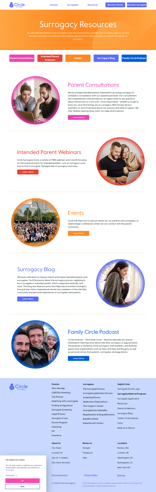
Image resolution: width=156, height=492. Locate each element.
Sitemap (121, 475)
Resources (122, 403)
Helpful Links (123, 384)
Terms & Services (60, 475)
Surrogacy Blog (125, 413)
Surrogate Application (128, 398)
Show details (10, 475)
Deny (22, 486)
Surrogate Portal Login (128, 388)
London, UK (123, 452)
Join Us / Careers (60, 457)
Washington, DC (125, 457)
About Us (56, 443)
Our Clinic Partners (61, 462)
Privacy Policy (91, 475)
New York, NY (123, 467)
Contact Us (57, 452)
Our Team (56, 447)
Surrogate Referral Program (131, 393)
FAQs (120, 423)
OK (22, 481)
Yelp (85, 457)
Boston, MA (123, 447)
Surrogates (88, 384)
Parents (55, 384)
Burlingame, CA (125, 462)
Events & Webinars (126, 408)
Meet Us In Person (126, 427)
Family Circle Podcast (127, 418)
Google (86, 447)
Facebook (88, 452)
